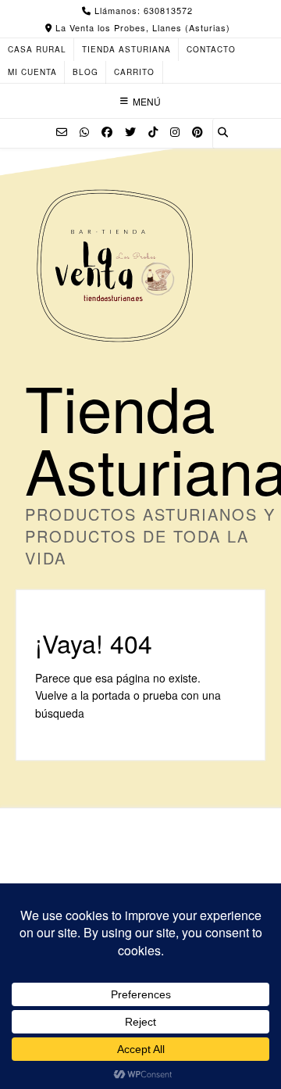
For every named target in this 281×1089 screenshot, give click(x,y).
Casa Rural (37, 49)
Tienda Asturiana (126, 49)
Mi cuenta (32, 71)
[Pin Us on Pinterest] (197, 131)
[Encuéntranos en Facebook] (107, 131)
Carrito (134, 71)
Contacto (211, 49)
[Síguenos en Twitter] (130, 131)
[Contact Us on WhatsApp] (84, 131)
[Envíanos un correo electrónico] (62, 131)
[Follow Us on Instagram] (175, 131)
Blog (85, 71)
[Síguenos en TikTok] (153, 131)
